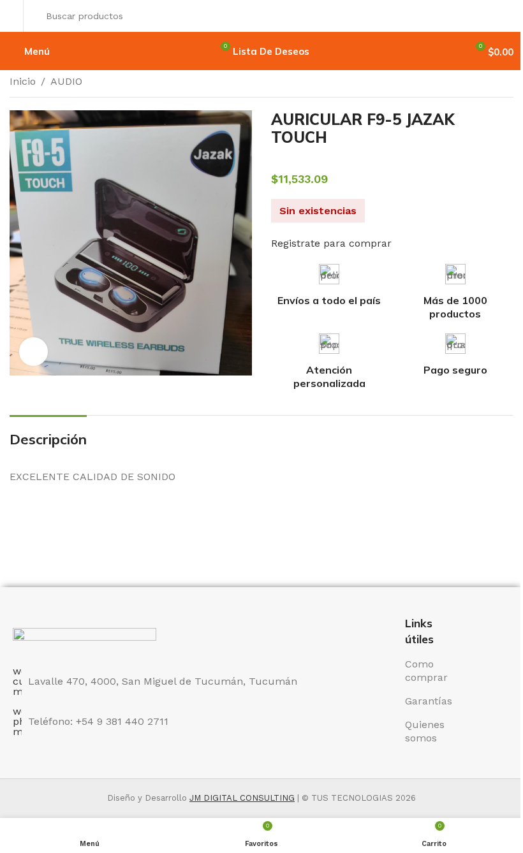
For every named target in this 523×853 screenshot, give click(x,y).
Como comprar (426, 670)
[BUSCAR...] (500, 16)
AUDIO (66, 81)
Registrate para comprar (331, 243)
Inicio (23, 81)
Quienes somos (425, 731)
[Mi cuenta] (13, 16)
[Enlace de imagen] (84, 640)
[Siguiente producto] (505, 83)
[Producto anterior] (475, 83)
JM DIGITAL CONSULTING (242, 798)
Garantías (428, 701)
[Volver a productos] (490, 83)
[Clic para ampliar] (33, 351)
